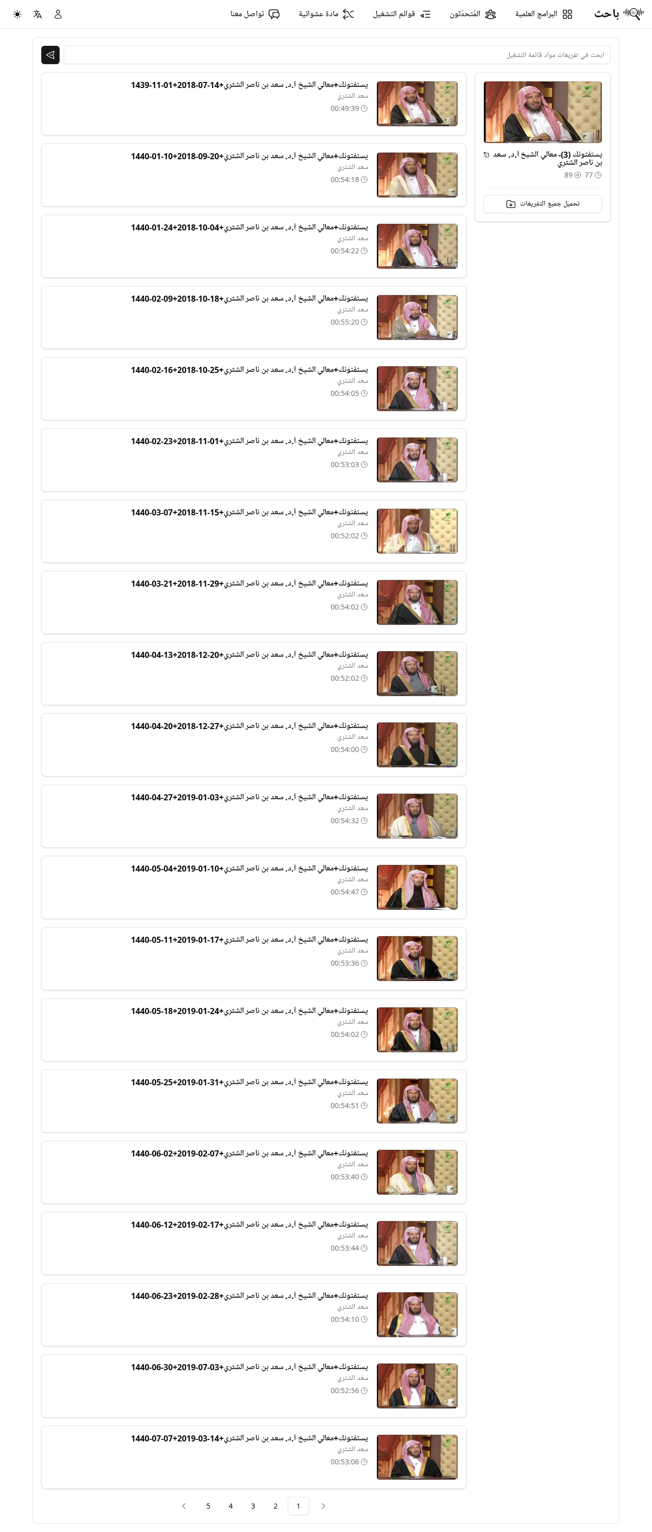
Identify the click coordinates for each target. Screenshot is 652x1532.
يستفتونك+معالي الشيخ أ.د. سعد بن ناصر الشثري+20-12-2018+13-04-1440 (249, 655)
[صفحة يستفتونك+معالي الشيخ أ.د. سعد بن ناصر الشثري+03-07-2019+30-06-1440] (417, 1386)
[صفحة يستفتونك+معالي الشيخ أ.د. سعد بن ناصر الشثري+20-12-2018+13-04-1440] (417, 674)
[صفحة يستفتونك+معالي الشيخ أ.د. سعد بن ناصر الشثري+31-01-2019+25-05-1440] (417, 1101)
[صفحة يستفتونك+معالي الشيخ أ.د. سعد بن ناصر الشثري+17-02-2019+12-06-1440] (417, 1243)
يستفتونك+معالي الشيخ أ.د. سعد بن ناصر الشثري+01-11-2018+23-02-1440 (249, 441)
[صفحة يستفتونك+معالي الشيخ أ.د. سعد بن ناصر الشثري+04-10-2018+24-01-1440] (417, 246)
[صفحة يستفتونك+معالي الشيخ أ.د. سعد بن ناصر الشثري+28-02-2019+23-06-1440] (417, 1315)
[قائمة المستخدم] (58, 14)
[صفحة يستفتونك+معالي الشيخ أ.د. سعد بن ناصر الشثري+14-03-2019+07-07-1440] (417, 1457)
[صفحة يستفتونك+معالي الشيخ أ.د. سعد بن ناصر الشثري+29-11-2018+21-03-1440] (417, 602)
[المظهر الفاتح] (17, 14)
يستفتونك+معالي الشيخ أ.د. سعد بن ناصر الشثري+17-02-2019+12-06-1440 (249, 1225)
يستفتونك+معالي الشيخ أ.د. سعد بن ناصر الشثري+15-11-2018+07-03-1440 (249, 512)
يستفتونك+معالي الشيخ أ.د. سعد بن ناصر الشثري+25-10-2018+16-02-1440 (249, 370)
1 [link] (298, 1506)
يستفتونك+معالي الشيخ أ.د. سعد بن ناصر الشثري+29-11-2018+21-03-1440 (249, 584)
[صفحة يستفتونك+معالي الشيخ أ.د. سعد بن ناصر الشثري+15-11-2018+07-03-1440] (417, 531)
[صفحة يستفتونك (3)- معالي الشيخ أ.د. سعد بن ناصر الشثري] (486, 155)
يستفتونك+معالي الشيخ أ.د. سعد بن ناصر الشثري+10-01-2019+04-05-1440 (249, 868)
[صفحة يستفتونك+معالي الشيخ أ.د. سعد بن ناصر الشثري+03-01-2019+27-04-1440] (417, 816)
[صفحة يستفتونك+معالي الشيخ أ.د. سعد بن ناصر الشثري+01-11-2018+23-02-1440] (417, 460)
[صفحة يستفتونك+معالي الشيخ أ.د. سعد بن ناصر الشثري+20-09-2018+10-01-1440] (417, 175)
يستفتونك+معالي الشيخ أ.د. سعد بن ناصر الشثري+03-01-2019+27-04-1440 (249, 797)
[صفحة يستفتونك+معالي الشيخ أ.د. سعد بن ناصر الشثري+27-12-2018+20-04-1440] (417, 745)
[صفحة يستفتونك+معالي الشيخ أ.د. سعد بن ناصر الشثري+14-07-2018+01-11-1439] (417, 104)
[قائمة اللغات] (38, 14)
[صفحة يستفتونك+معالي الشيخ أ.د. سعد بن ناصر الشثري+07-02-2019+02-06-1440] (417, 1172)
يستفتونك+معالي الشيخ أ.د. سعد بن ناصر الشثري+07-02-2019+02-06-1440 (249, 1153)
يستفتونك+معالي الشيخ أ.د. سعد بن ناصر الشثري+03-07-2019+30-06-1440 (249, 1367)
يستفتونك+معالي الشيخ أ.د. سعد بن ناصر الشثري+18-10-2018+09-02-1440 (249, 299)
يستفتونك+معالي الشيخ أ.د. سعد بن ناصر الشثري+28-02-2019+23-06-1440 (249, 1296)
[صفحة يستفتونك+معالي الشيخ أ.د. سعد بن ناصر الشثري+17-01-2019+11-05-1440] (417, 958)
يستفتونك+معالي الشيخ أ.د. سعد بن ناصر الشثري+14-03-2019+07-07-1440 (249, 1438)
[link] (323, 1506)
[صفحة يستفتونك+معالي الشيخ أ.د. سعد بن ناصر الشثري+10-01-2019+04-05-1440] (417, 887)
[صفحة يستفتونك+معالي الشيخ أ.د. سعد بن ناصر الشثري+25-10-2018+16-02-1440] (417, 389)
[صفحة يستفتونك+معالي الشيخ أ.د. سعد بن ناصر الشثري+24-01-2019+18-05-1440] (417, 1030)
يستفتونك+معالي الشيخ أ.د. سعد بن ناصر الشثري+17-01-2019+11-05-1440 (249, 940)
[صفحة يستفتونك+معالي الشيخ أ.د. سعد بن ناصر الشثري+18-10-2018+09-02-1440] (417, 317)
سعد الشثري (352, 96)
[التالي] (184, 1506)
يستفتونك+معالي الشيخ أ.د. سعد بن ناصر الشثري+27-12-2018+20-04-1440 (249, 726)
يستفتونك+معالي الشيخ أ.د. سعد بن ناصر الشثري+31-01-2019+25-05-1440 (249, 1082)
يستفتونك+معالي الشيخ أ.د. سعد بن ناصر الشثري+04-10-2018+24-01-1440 (249, 227)
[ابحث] (50, 55)
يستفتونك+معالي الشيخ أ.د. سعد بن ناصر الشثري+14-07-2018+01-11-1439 (249, 85)
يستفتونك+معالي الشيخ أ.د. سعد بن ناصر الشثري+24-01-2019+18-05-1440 (249, 1011)
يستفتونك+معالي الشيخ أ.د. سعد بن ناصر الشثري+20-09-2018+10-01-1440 (249, 156)
